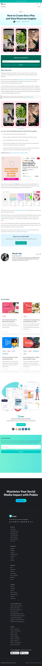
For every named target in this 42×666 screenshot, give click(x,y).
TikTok (11, 558)
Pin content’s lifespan (25, 229)
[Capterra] (13, 429)
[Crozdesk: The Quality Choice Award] (26, 429)
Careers (12, 590)
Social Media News (5, 353)
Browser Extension (14, 539)
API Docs (12, 571)
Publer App (17, 649)
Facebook (4, 351)
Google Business (14, 554)
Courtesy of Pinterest (21, 128)
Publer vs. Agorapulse (15, 644)
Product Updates (14, 575)
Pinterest (20, 11)
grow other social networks (25, 79)
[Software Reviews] (19, 429)
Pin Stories (30, 97)
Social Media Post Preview (16, 617)
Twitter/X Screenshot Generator (17, 621)
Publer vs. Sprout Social (15, 630)
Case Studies (13, 573)
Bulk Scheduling (13, 533)
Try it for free (21, 424)
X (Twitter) (12, 556)
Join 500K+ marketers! (21, 242)
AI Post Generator (14, 611)
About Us (12, 586)
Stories (31, 81)
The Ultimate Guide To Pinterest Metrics (19, 152)
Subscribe (21, 64)
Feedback (12, 596)
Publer (12, 210)
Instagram (8, 351)
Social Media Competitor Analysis (17, 615)
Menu (39, 6)
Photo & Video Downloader (16, 605)
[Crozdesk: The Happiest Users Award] (29, 429)
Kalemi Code (6, 662)
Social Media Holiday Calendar (17, 613)
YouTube (12, 560)
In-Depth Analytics (14, 535)
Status (11, 579)
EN (37, 3)
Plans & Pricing (13, 592)
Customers (12, 588)
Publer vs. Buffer (14, 634)
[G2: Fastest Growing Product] (16, 429)
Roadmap (12, 577)
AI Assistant (12, 529)
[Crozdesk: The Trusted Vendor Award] (23, 429)
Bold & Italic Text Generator (16, 609)
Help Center (13, 569)
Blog (11, 567)
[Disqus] (21, 277)
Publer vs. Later (13, 632)
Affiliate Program (14, 594)
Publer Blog (3, 6)
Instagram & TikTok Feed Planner (17, 619)
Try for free (21, 500)
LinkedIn (13, 351)
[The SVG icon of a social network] (9, 522)
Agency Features (14, 537)
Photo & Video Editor (14, 607)
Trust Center (13, 598)
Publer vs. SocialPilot (15, 638)
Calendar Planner (14, 531)
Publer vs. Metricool (14, 640)
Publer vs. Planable (14, 636)
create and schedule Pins (21, 210)
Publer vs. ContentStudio (15, 642)
